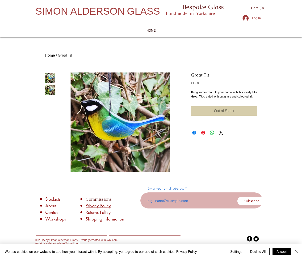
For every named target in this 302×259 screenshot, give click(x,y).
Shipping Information (105, 219)
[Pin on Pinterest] (203, 133)
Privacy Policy (186, 251)
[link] (257, 8)
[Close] (296, 251)
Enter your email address (165, 188)
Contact (52, 212)
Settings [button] (236, 251)
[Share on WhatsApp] (212, 133)
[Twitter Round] (256, 239)
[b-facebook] (249, 239)
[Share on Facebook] (194, 133)
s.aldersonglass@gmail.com (62, 243)
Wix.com (112, 240)
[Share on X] (221, 133)
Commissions (99, 199)
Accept (282, 251)
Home (50, 55)
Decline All (258, 251)
